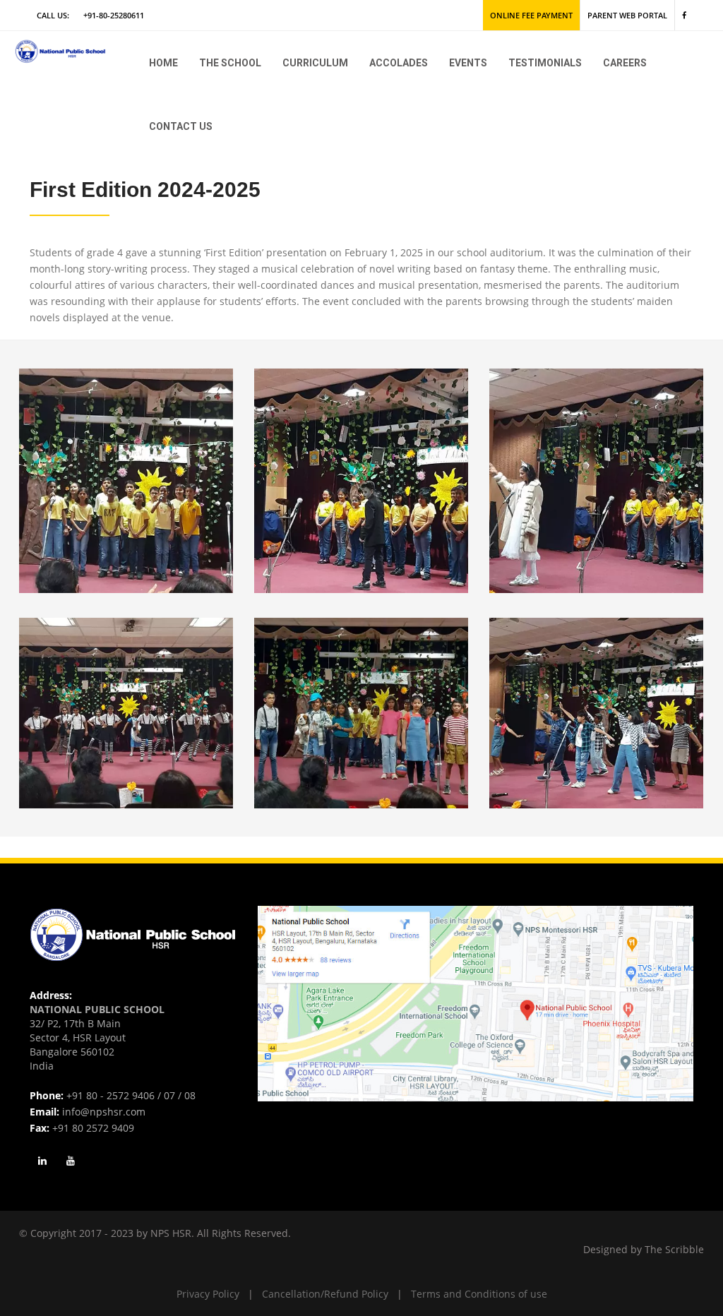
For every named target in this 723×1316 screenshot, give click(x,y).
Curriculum (315, 62)
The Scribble (674, 1249)
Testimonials (545, 62)
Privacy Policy (208, 1293)
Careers (625, 62)
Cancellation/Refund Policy (325, 1293)
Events (468, 62)
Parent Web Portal (627, 15)
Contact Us (181, 126)
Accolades (398, 62)
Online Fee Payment (531, 15)
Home (163, 62)
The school (230, 62)
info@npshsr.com (103, 1111)
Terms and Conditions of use (479, 1293)
